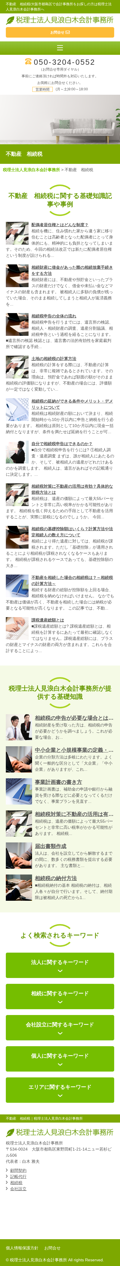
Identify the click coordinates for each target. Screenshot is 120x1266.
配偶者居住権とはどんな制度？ (60, 224)
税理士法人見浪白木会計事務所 (31, 169)
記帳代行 (18, 1176)
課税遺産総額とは (47, 620)
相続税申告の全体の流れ (53, 316)
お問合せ (52, 1248)
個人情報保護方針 (22, 1248)
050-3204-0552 (64, 62)
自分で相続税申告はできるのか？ (62, 443)
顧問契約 (18, 1170)
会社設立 (18, 1188)
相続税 (16, 1182)
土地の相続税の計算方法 (53, 358)
